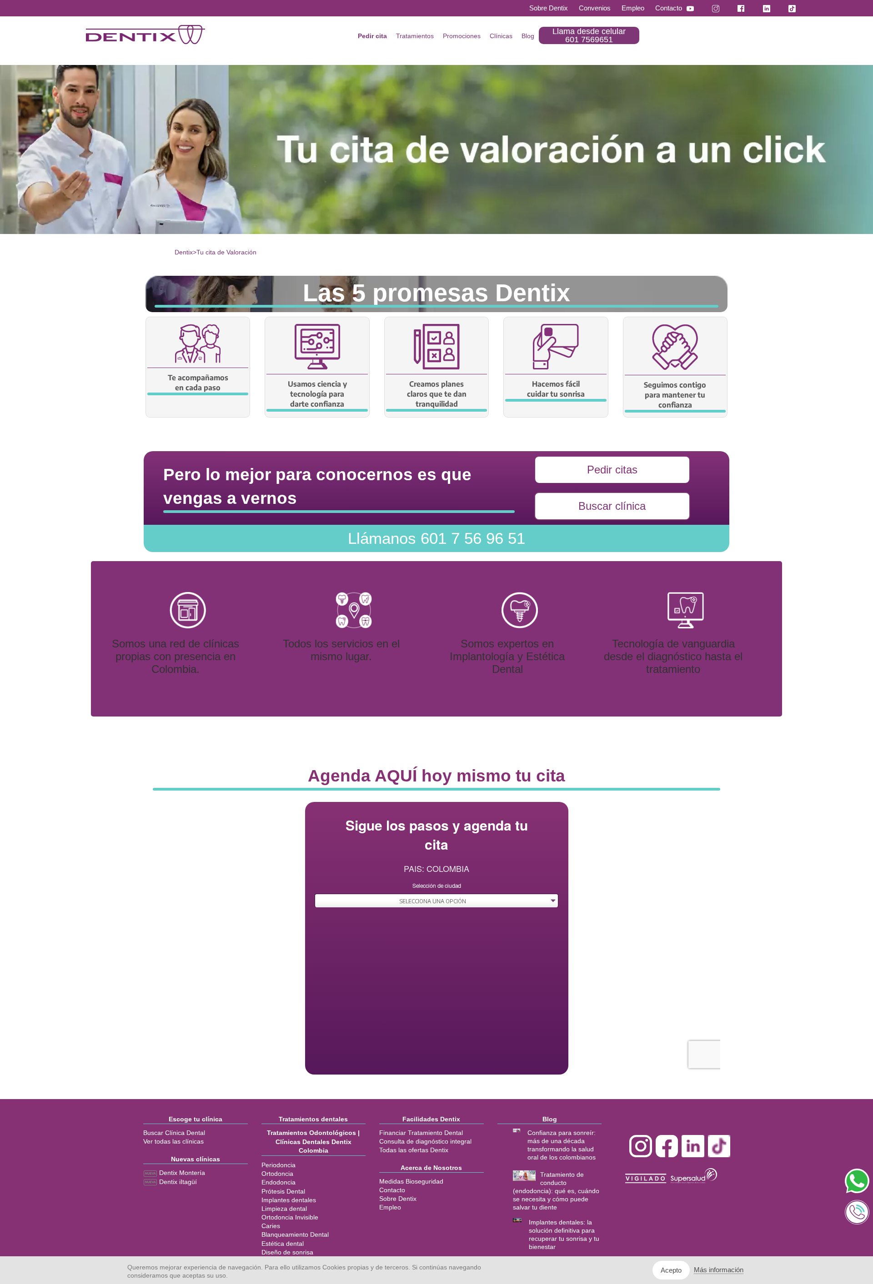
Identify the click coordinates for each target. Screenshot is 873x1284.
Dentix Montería (181, 1172)
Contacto (668, 8)
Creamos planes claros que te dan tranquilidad (437, 393)
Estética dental (282, 1243)
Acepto (671, 1270)
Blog (528, 36)
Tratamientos (415, 36)
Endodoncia (278, 1182)
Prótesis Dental (283, 1191)
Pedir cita (372, 36)
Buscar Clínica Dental (174, 1132)
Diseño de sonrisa (287, 1252)
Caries (270, 1225)
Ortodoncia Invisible (289, 1217)
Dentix (184, 252)
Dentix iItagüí (177, 1181)
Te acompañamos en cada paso (198, 382)
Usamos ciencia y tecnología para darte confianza (317, 393)
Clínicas (501, 36)
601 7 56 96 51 (436, 538)
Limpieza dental (284, 1208)
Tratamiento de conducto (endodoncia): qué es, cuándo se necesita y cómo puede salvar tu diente (556, 1191)
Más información (718, 1270)
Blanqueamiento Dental (295, 1234)
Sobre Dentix (548, 8)
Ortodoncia (277, 1173)
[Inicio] (145, 34)
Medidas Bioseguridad (411, 1181)
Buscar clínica (612, 506)
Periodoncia (278, 1165)
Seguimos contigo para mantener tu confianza (675, 394)
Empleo (633, 8)
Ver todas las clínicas (173, 1141)
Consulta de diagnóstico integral (425, 1141)
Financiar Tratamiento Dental (421, 1132)
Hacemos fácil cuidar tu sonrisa (556, 388)
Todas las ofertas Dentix (413, 1150)
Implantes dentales (288, 1200)
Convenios (595, 8)
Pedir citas (612, 469)
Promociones (462, 36)
